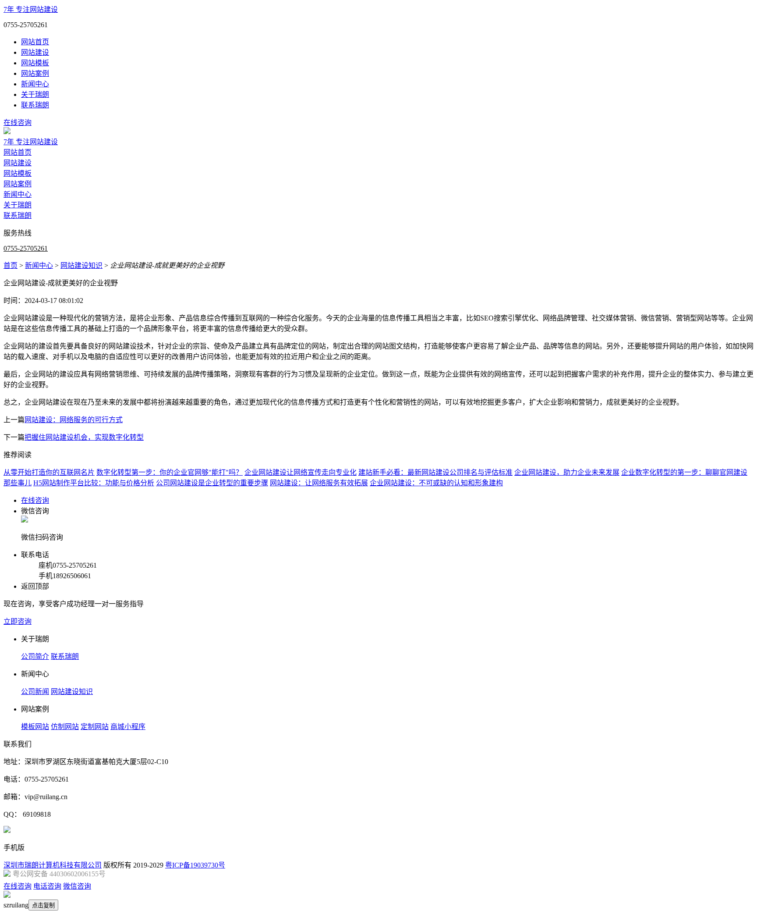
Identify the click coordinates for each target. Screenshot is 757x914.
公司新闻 (35, 691)
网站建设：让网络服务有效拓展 (319, 483)
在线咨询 (18, 122)
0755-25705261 (26, 248)
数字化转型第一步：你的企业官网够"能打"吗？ (169, 472)
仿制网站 (65, 726)
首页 (11, 265)
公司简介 (35, 656)
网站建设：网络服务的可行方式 (74, 419)
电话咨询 (47, 886)
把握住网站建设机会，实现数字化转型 (84, 437)
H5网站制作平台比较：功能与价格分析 (93, 483)
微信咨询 (77, 886)
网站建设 (35, 52)
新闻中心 (35, 84)
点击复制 (43, 905)
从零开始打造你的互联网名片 (49, 472)
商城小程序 (127, 726)
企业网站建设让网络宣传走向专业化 (300, 472)
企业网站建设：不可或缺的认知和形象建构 (436, 483)
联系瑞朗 (35, 105)
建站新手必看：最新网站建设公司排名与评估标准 (435, 472)
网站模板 (35, 63)
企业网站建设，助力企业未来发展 (566, 472)
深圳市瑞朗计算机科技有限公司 (53, 865)
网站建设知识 (81, 265)
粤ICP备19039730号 (195, 865)
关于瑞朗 (35, 94)
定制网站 (95, 726)
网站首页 (35, 42)
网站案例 (35, 73)
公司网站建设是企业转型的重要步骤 (212, 483)
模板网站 (35, 726)
